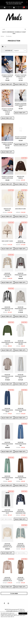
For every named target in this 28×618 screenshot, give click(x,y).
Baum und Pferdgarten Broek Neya (20, 410)
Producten (9, 36)
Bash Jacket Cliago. (7, 241)
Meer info (12, 616)
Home (2, 36)
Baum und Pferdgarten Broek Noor (7, 511)
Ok (22, 613)
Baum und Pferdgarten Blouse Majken (20, 342)
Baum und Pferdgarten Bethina (7, 275)
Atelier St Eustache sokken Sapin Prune (7, 177)
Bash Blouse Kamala (20, 177)
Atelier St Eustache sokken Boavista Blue (7, 77)
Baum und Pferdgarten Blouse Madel (7, 342)
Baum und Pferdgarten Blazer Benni (20, 275)
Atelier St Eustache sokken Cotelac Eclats (20, 77)
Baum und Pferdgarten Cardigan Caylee (7, 545)
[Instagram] (8, 603)
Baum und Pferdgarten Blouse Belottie (7, 309)
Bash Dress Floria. (20, 208)
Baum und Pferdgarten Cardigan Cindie (20, 545)
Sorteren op (8, 50)
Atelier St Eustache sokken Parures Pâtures (7, 144)
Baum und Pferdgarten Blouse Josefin (20, 309)
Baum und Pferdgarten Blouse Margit (7, 376)
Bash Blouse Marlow (7, 209)
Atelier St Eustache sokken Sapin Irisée (20, 137)
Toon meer (14, 593)
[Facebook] (4, 603)
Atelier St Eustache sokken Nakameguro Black (20, 105)
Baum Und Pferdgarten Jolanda (20, 579)
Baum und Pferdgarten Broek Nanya (7, 410)
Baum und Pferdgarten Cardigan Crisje (7, 579)
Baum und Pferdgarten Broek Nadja (20, 376)
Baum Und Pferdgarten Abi (20, 241)
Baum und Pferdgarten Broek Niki (7, 444)
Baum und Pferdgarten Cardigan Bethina (21, 511)
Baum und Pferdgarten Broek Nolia (7, 478)
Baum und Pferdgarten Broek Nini (20, 444)
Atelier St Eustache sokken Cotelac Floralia (7, 110)
